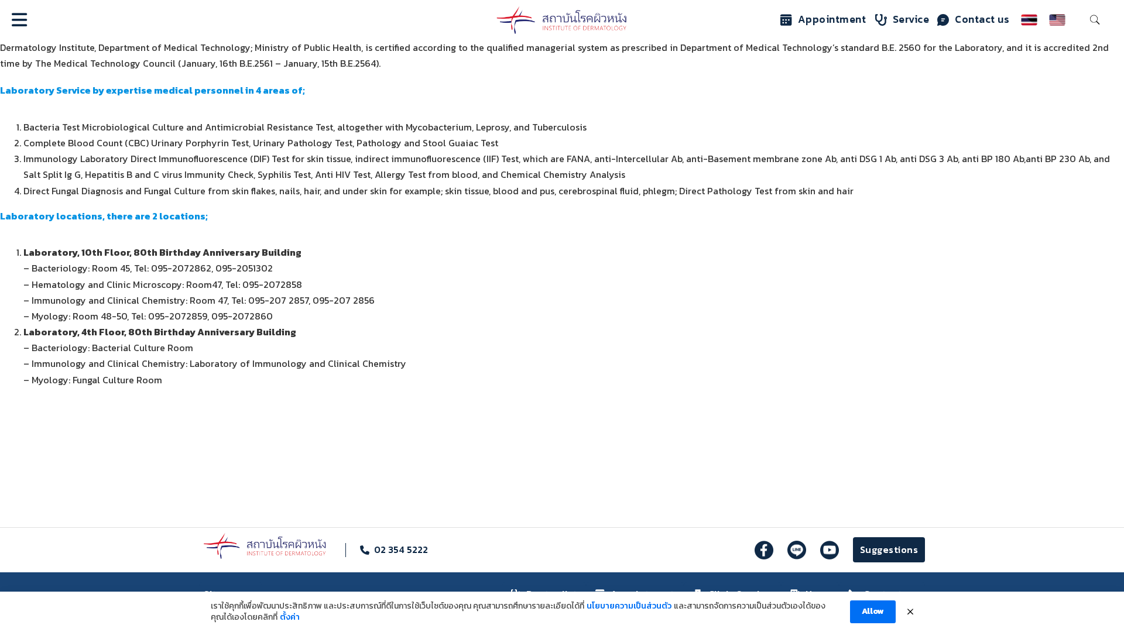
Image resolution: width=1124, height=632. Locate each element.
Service (911, 19)
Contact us (982, 19)
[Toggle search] (1094, 20)
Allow (873, 611)
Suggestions (889, 549)
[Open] (19, 20)
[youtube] (829, 550)
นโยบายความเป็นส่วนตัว (629, 606)
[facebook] (764, 550)
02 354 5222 (401, 549)
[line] (796, 550)
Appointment (832, 19)
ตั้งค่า (290, 617)
